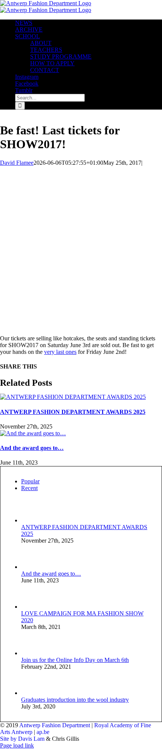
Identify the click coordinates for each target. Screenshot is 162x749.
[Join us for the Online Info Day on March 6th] (33, 653)
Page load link (17, 745)
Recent (29, 488)
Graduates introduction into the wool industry (75, 699)
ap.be (43, 732)
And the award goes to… (32, 448)
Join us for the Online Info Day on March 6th (75, 660)
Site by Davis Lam (22, 738)
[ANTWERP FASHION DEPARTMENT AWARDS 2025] (73, 397)
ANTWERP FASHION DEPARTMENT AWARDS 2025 (72, 412)
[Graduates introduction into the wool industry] (33, 693)
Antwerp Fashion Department (54, 725)
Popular (30, 481)
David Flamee (17, 162)
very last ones (60, 352)
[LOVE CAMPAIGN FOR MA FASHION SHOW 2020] (33, 606)
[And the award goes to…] (33, 433)
